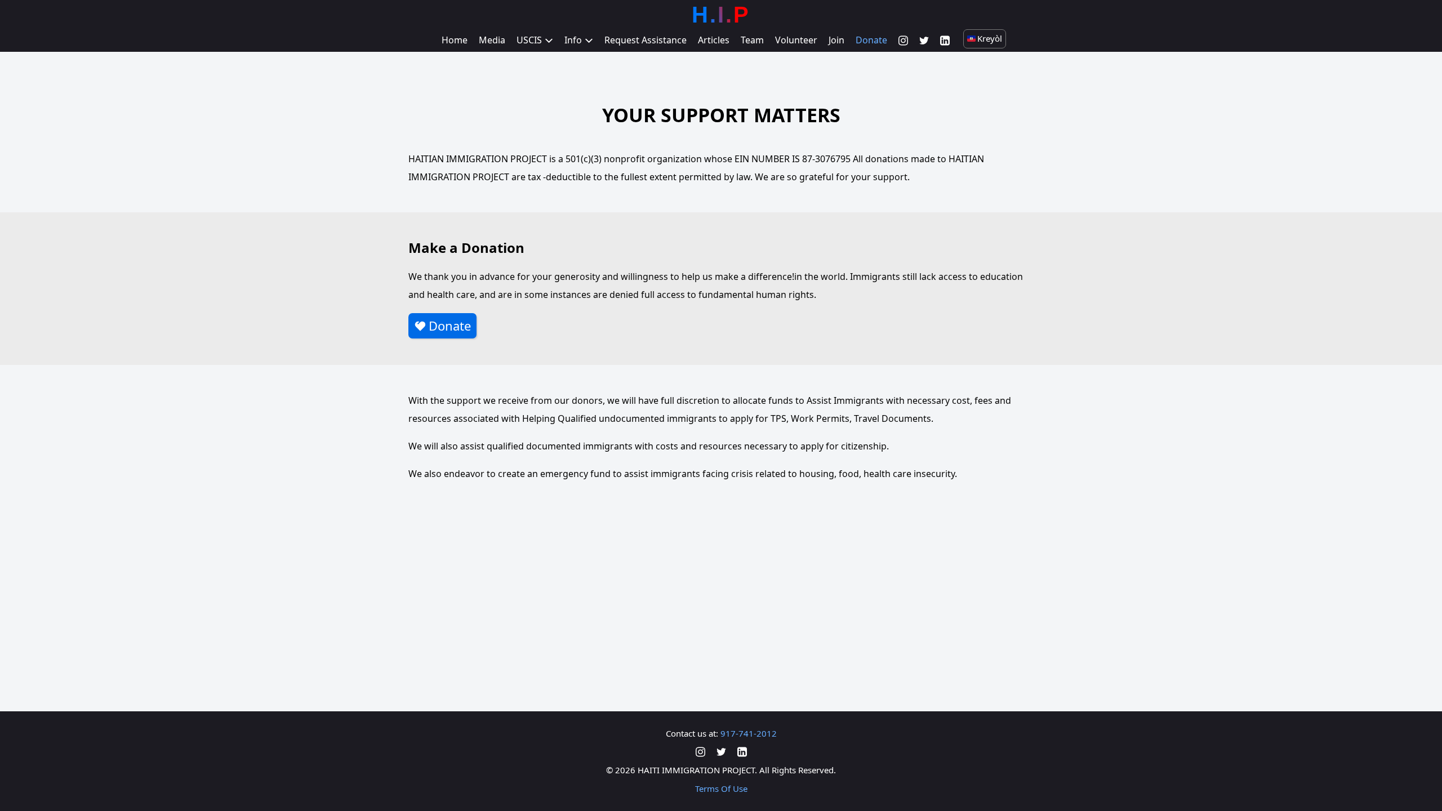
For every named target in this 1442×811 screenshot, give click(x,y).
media (492, 40)
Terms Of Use (721, 788)
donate (871, 40)
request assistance (645, 40)
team (752, 40)
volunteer (796, 40)
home (455, 40)
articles (713, 40)
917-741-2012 (748, 733)
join (836, 40)
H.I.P (721, 14)
